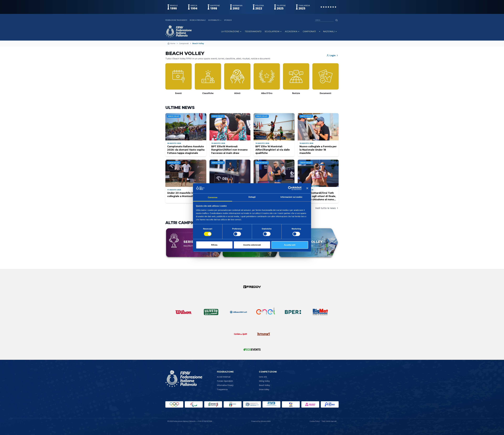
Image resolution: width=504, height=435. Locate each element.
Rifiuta (214, 245)
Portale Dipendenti (225, 381)
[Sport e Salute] (213, 404)
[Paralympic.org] (194, 404)
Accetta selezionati (252, 245)
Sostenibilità (213, 20)
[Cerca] (336, 20)
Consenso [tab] (212, 197)
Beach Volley (264, 385)
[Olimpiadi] (174, 404)
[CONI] (233, 404)
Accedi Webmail (223, 377)
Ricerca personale (198, 20)
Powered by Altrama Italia (261, 421)
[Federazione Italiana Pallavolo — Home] (178, 31)
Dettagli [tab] (252, 197)
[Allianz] (238, 312)
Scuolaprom (272, 31)
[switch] (237, 234)
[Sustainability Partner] (252, 349)
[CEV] (291, 404)
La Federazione (230, 31)
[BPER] (293, 312)
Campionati (309, 31)
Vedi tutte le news (325, 208)
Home (172, 43)
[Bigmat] (320, 312)
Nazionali (329, 31)
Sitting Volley (264, 381)
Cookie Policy (315, 421)
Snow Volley (264, 389)
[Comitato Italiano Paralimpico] (252, 404)
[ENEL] (265, 312)
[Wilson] (183, 312)
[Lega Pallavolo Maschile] (330, 404)
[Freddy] (252, 286)
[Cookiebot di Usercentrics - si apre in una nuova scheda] (290, 188)
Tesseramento (253, 31)
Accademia (291, 31)
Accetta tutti (289, 245)
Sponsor (228, 20)
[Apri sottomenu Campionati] (320, 31)
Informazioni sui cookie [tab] (291, 197)
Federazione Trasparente (176, 20)
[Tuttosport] (263, 334)
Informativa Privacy (225, 385)
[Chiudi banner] (307, 188)
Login (332, 55)
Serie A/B (263, 377)
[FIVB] (271, 404)
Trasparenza (222, 389)
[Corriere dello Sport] (240, 334)
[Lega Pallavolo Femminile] (310, 404)
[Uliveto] (211, 312)
